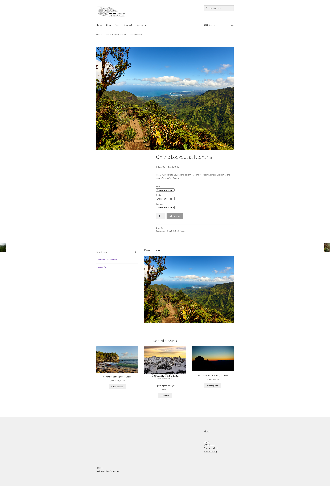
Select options (117, 387)
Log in (206, 441)
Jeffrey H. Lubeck (112, 34)
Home (99, 25)
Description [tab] (101, 252)
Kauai (182, 231)
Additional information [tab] (106, 259)
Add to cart (175, 216)
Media (158, 195)
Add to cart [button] (165, 395)
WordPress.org (210, 451)
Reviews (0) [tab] (101, 267)
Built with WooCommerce (107, 471)
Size (158, 186)
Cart (117, 25)
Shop (108, 25)
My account (142, 25)
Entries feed (209, 444)
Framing (160, 204)
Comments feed (211, 448)
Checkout (128, 25)
